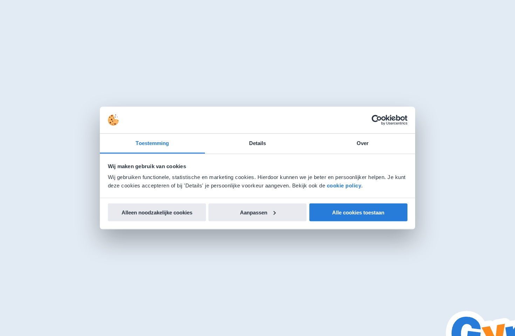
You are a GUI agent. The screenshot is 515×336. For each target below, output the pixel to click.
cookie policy (344, 185)
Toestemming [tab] (152, 143)
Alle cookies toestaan (358, 212)
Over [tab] (363, 143)
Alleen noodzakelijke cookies (157, 212)
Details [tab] (257, 143)
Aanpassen (253, 212)
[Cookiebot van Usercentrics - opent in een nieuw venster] (376, 120)
